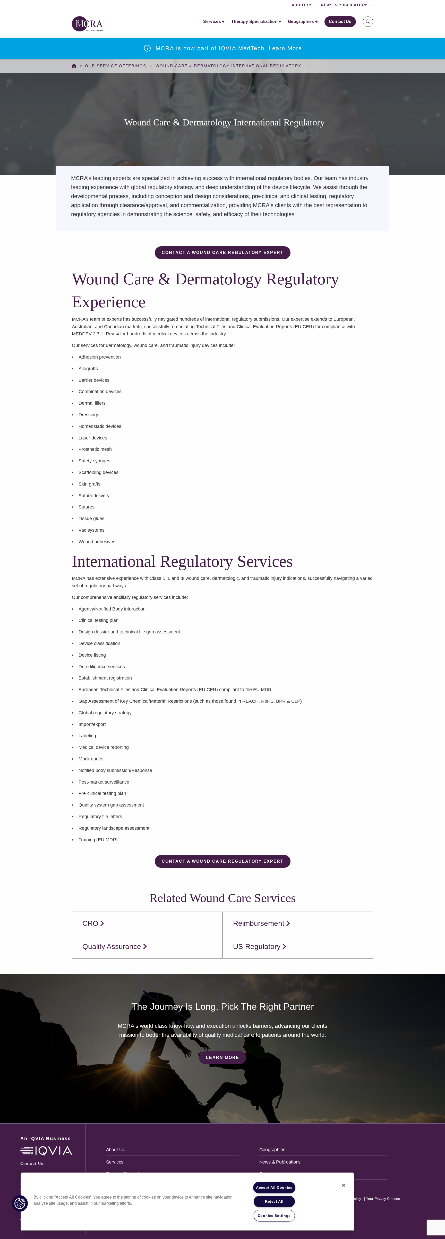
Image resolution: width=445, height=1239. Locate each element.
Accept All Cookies (274, 1187)
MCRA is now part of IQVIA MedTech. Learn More (229, 48)
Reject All (274, 1201)
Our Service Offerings (115, 66)
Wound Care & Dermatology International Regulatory (229, 66)
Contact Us (340, 21)
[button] (20, 1203)
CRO (90, 923)
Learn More (222, 1057)
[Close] (343, 1185)
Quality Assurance (111, 947)
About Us (115, 1149)
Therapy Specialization (254, 21)
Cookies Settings (274, 1215)
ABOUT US (302, 5)
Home (75, 66)
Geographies (301, 21)
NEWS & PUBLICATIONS (345, 5)
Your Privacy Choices (382, 1198)
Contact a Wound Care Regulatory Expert (223, 252)
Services (212, 21)
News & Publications (280, 1162)
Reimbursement (258, 923)
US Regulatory (256, 947)
